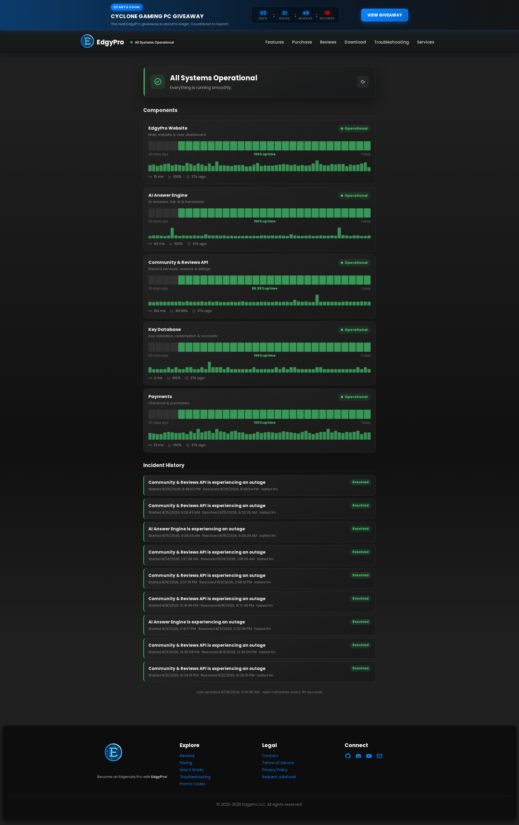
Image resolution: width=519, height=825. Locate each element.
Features (274, 42)
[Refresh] (362, 81)
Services (425, 42)
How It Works (192, 770)
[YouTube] (369, 756)
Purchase (302, 42)
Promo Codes (192, 784)
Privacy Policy (275, 770)
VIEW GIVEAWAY (384, 15)
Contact (270, 755)
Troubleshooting (391, 42)
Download (355, 42)
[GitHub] (348, 756)
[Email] (379, 756)
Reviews (328, 42)
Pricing (186, 762)
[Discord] (358, 756)
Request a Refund (279, 777)
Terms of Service (278, 762)
